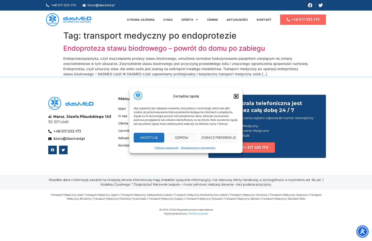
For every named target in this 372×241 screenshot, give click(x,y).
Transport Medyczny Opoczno (288, 194)
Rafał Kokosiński (198, 213)
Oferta (187, 19)
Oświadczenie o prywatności (198, 147)
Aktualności (237, 19)
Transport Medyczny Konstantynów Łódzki (201, 194)
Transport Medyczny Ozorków (248, 194)
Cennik (212, 19)
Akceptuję (149, 137)
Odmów (181, 137)
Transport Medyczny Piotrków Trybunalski (119, 198)
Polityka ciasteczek (166, 147)
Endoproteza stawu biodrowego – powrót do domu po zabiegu (164, 48)
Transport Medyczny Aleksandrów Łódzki (146, 194)
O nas (168, 19)
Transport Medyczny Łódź (67, 194)
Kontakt (264, 19)
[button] (236, 96)
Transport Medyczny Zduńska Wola (283, 198)
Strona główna (141, 19)
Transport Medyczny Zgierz (102, 194)
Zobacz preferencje (218, 137)
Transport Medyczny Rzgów (166, 198)
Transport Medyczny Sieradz (241, 198)
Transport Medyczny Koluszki (204, 198)
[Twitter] (320, 5)
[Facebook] (310, 5)
